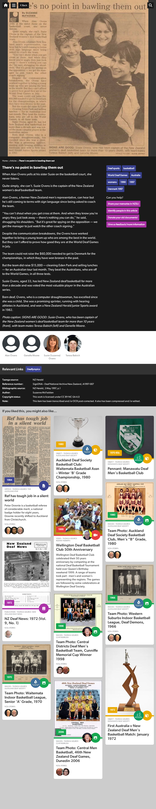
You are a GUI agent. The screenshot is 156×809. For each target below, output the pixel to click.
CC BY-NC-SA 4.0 (70, 397)
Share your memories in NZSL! (123, 204)
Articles (13, 161)
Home (5, 161)
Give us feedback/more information (126, 224)
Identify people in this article (122, 210)
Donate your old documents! (123, 217)
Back (24, 5)
